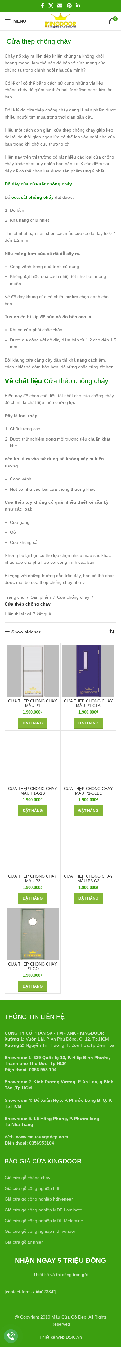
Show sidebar (25, 631)
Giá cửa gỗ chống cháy (27, 1177)
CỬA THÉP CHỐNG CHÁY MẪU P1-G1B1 (88, 791)
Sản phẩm (41, 597)
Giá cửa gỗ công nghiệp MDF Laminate (43, 1209)
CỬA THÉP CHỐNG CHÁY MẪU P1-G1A (88, 703)
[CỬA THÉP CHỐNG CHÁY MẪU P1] (33, 671)
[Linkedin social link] (78, 6)
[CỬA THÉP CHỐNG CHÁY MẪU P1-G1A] (88, 671)
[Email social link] (60, 6)
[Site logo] (60, 20)
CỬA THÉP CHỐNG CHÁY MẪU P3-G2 (88, 878)
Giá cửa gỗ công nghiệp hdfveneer (39, 1199)
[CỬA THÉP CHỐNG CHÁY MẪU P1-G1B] (33, 758)
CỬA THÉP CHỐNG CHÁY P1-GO (32, 966)
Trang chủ (15, 597)
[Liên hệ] (11, 1336)
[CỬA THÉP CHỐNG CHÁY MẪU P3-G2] (88, 846)
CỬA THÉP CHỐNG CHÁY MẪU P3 (32, 878)
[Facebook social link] (42, 6)
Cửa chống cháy (73, 597)
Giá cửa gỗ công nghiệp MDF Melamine (44, 1220)
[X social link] (50, 6)
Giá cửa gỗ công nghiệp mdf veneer (40, 1231)
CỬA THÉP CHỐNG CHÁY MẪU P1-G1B (32, 791)
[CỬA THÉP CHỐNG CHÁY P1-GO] (33, 934)
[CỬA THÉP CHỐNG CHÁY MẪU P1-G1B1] (88, 758)
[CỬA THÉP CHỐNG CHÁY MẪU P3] (33, 846)
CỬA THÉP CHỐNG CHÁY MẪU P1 (32, 703)
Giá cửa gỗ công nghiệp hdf (32, 1188)
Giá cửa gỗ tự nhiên (24, 1242)
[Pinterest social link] (69, 6)
